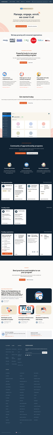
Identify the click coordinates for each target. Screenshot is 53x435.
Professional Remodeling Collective (21, 236)
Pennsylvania (37, 378)
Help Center (13, 358)
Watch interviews (30, 279)
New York (22, 411)
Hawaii (7, 406)
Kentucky (8, 422)
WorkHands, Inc (9, 185)
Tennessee (36, 392)
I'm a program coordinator (20, 153)
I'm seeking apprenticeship (32, 153)
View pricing (30, 102)
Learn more (30, 62)
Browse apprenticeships (47, 182)
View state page (5, 223)
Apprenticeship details (6, 198)
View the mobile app (23, 87)
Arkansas (8, 384)
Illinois (7, 411)
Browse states (49, 207)
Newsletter (14, 354)
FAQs (13, 351)
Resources (14, 349)
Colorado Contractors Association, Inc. (46, 187)
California (8, 210)
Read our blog (22, 279)
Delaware (8, 395)
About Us (20, 349)
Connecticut (8, 392)
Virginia (36, 403)
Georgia (7, 400)
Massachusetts (23, 381)
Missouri (22, 392)
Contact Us (20, 365)
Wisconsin (36, 417)
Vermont (36, 400)
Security (20, 362)
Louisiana (22, 373)
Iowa (7, 417)
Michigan (22, 384)
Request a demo (23, 62)
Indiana (7, 414)
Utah (35, 397)
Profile (16, 254)
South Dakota (37, 389)
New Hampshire (23, 403)
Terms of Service (20, 355)
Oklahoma (36, 373)
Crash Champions (46, 236)
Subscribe (45, 352)
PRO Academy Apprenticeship (34, 236)
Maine (21, 375)
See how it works (6, 87)
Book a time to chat (9, 336)
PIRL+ (7, 354)
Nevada (21, 400)
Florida (7, 397)
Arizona (7, 381)
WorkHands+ (8, 349)
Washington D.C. (37, 411)
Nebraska (22, 397)
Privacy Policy (19, 359)
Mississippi (22, 389)
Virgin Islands (37, 406)
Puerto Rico (36, 381)
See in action (39, 87)
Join (19, 351)
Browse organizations (48, 231)
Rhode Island (37, 384)
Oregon (35, 375)
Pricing (7, 361)
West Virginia (37, 414)
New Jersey (22, 406)
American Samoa (9, 378)
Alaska (7, 375)
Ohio (21, 422)
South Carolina (21, 210)
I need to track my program (21, 26)
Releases (14, 361)
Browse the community (32, 26)
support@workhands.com (35, 335)
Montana (22, 395)
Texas (35, 395)
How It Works (7, 358)
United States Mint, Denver (34, 186)
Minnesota (22, 386)
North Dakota (23, 417)
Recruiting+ (8, 351)
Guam (7, 403)
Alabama (8, 373)
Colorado (8, 389)
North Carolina (23, 414)
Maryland (22, 378)
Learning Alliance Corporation (20, 187)
